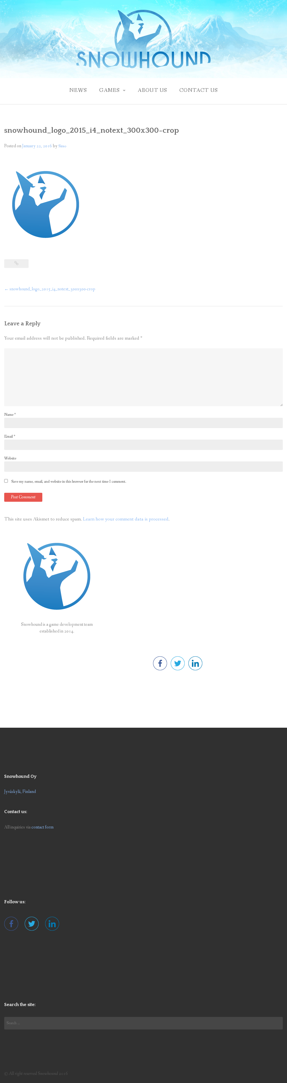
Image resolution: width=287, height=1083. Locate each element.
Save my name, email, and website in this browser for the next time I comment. (68, 481)
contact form (42, 827)
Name (10, 414)
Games (109, 90)
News (78, 90)
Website (10, 458)
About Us (152, 90)
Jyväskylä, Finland (20, 792)
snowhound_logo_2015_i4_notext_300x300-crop (49, 289)
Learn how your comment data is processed (125, 519)
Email (9, 436)
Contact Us (198, 90)
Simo (62, 146)
